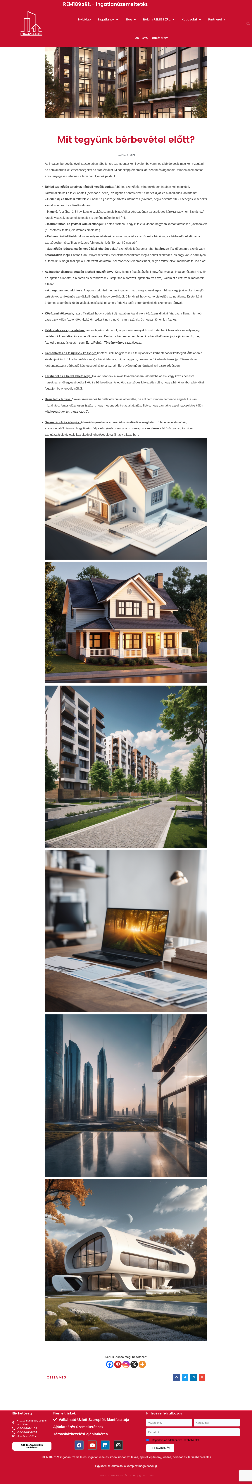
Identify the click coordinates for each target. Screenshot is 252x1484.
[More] (142, 1364)
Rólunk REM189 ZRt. (157, 19)
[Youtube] (92, 1445)
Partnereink (216, 19)
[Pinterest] (118, 1364)
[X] (134, 1364)
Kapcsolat (189, 19)
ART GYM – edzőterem (151, 38)
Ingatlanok (106, 19)
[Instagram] (126, 1364)
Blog (128, 19)
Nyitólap (84, 19)
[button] (248, 23)
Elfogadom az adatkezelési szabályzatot (175, 1440)
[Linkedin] (105, 1445)
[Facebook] (109, 1364)
